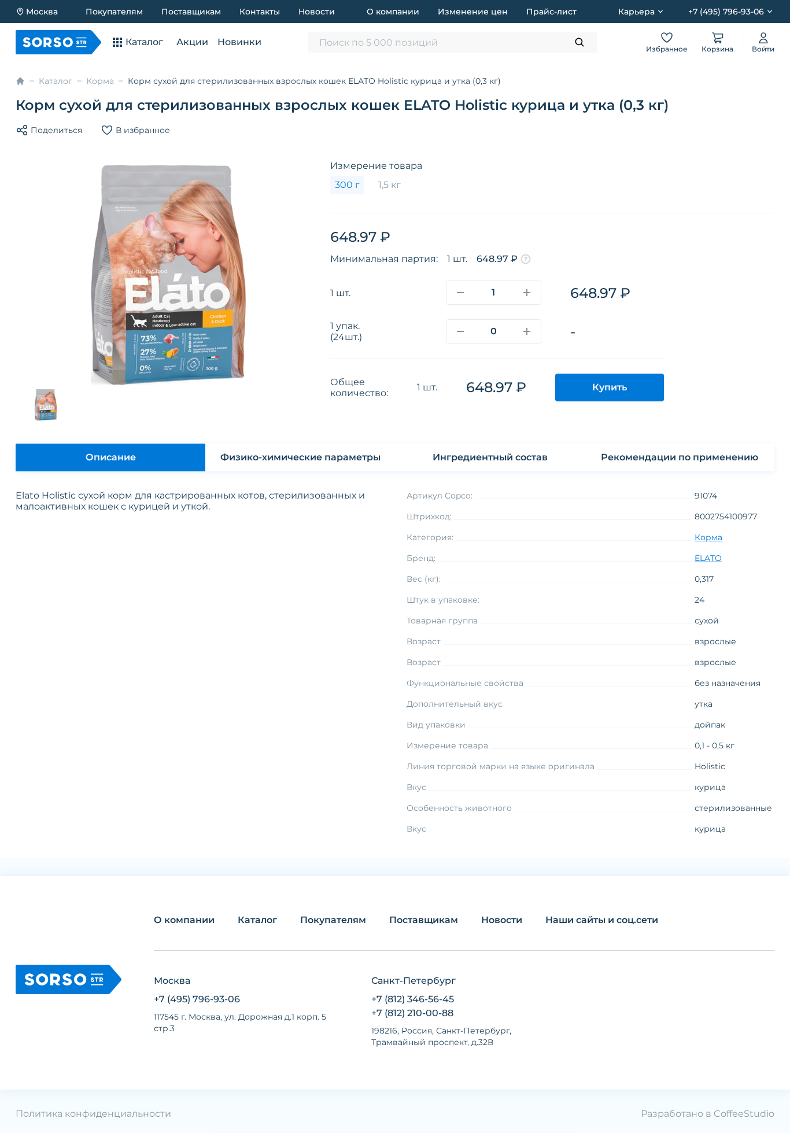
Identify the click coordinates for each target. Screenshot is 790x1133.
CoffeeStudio (744, 1113)
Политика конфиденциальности (93, 1113)
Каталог (55, 81)
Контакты (259, 11)
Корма (100, 81)
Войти (763, 49)
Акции (192, 41)
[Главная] (20, 81)
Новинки (239, 41)
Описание (111, 457)
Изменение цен (473, 11)
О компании (393, 11)
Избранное (667, 49)
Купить (609, 387)
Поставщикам (191, 11)
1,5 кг (389, 184)
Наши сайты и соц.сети (601, 919)
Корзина (717, 49)
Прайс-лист (551, 11)
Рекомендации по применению (679, 457)
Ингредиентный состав (490, 457)
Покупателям (114, 11)
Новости (316, 11)
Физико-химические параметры (300, 457)
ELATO (708, 558)
